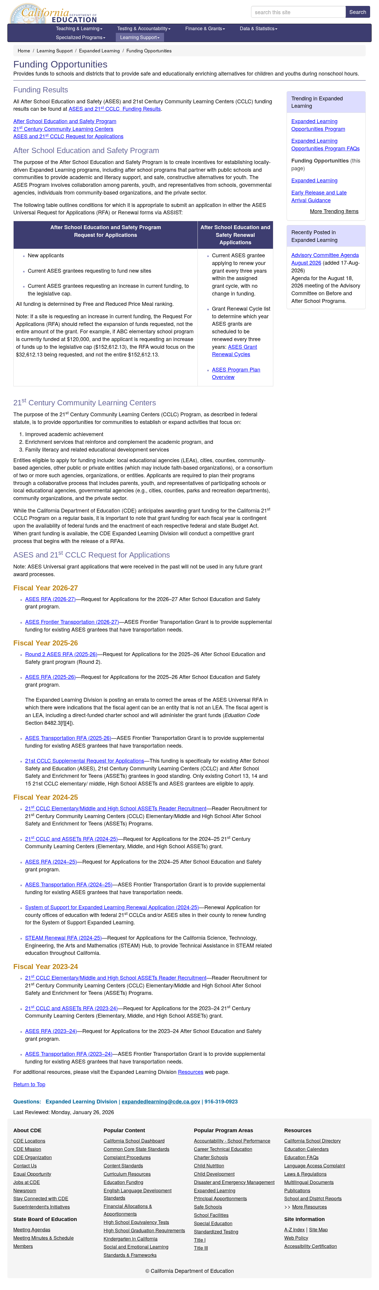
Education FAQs (301, 1157)
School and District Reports (313, 1198)
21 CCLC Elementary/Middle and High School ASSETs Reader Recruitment (115, 808)
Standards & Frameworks (130, 1255)
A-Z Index (294, 1229)
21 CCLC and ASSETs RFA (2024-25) (71, 838)
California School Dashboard (134, 1140)
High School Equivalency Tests (136, 1222)
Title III (201, 1247)
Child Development (214, 1173)
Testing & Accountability (142, 28)
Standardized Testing (216, 1231)
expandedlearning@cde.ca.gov (161, 1101)
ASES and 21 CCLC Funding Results (115, 108)
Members (23, 1246)
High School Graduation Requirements (144, 1230)
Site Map (318, 1229)
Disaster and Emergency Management (234, 1182)
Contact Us (25, 1165)
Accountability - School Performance (232, 1140)
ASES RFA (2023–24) (51, 1030)
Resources (190, 1071)
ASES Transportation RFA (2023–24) (69, 1053)
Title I (199, 1239)
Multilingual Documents (309, 1182)
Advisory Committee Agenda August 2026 (325, 258)
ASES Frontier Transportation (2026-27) (72, 621)
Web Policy (296, 1237)
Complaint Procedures (127, 1157)
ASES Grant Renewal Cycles (234, 350)
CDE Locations (29, 1140)
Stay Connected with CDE (40, 1198)
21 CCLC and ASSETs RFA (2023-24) (71, 1008)
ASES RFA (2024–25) (51, 861)
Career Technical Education (223, 1149)
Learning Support (138, 37)
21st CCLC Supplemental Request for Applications (84, 760)
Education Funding (123, 1182)
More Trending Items (334, 211)
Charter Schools (211, 1157)
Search (357, 11)
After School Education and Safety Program (64, 121)
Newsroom (24, 1190)
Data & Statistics (257, 28)
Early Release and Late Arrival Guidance (319, 196)
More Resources (309, 1206)
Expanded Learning (99, 50)
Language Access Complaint (314, 1165)
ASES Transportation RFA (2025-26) (68, 737)
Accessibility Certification (310, 1246)
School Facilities (211, 1215)
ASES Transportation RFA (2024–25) (69, 884)
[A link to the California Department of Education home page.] (52, 13)
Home (24, 50)
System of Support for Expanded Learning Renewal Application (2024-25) (112, 907)
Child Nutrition (209, 1165)
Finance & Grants (203, 28)
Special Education (213, 1223)
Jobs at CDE (26, 1182)
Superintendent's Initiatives (41, 1206)
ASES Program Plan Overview (236, 373)
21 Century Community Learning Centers (63, 128)
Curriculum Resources (127, 1173)
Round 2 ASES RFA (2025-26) (61, 654)
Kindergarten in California (131, 1238)
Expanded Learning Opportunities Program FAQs (325, 144)
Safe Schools (208, 1206)
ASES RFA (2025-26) (50, 676)
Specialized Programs (79, 37)
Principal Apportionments (220, 1198)
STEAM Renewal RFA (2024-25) (63, 937)
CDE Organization (32, 1157)
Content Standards (123, 1165)
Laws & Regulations (305, 1173)
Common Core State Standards (136, 1149)
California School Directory (312, 1140)
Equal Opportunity (32, 1173)
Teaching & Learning (77, 28)
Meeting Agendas (31, 1229)
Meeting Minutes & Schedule (43, 1237)
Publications (297, 1190)
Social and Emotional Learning (136, 1246)
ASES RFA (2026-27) (50, 599)
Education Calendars (306, 1149)
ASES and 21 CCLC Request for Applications (68, 136)
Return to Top (29, 1084)
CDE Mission (27, 1149)
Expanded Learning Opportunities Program (318, 124)
